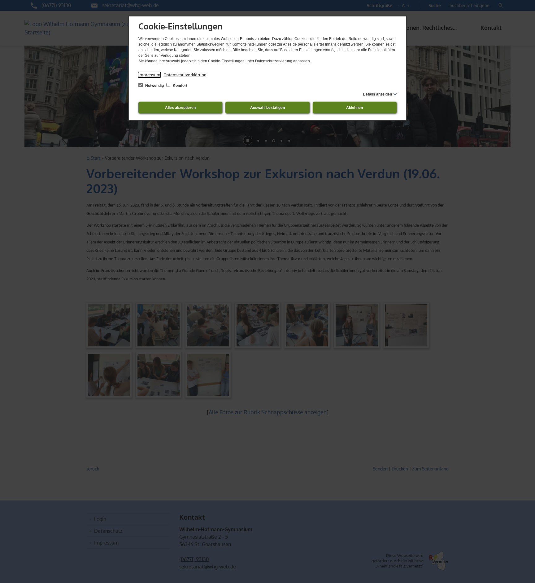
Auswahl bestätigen (267, 107)
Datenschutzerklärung (185, 74)
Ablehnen (354, 107)
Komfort (179, 85)
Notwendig (154, 85)
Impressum (149, 74)
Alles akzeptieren (180, 107)
